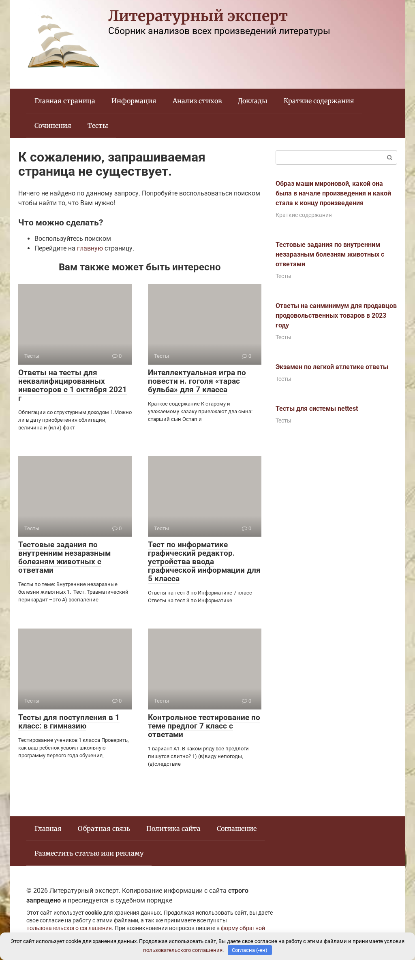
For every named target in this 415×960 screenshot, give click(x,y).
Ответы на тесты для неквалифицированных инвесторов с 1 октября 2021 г (72, 385)
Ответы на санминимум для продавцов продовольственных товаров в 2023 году (336, 315)
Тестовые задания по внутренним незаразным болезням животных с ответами (64, 557)
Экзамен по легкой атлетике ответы (332, 367)
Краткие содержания (319, 101)
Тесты (98, 125)
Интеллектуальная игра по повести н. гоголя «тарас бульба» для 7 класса (197, 381)
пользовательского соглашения (69, 928)
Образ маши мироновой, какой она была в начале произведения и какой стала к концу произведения (333, 193)
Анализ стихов (197, 101)
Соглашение (237, 828)
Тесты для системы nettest (317, 408)
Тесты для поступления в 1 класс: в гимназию (69, 722)
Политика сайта (173, 828)
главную (90, 248)
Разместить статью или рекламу (88, 853)
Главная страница (64, 101)
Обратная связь (104, 828)
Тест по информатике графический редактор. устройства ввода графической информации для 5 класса (204, 561)
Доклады (252, 101)
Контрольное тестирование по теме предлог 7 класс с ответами (204, 726)
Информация (133, 101)
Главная (48, 828)
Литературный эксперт (198, 16)
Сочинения (52, 125)
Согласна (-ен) (249, 950)
